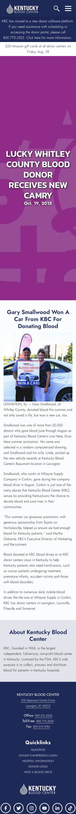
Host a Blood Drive (42, 772)
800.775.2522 (45, 721)
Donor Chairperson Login (39, 755)
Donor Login (44, 766)
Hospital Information (41, 761)
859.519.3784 (41, 726)
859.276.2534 (43, 715)
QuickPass (45, 750)
